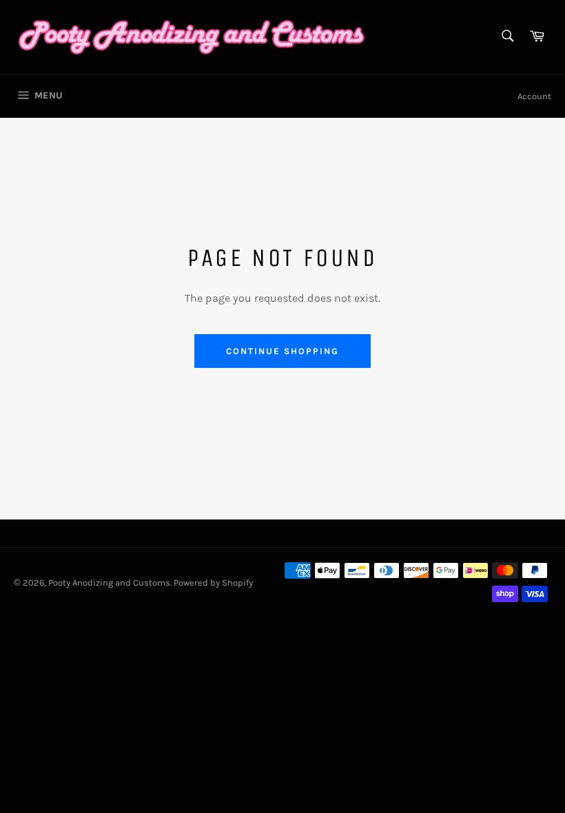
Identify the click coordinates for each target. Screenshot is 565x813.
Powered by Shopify (213, 582)
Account (534, 96)
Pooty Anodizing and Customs (109, 582)
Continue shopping (282, 351)
